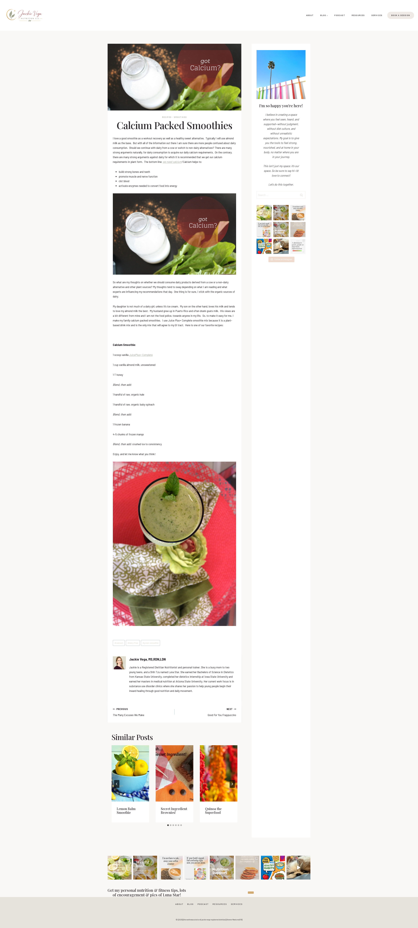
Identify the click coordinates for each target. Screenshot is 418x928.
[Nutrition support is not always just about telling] (264, 229)
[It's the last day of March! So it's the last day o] (264, 246)
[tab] (168, 825)
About (310, 15)
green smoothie (151, 642)
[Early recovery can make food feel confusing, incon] (297, 229)
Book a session (400, 15)
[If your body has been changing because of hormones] (281, 229)
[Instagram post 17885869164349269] (281, 246)
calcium (118, 642)
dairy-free (133, 642)
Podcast (339, 15)
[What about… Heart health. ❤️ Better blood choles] (281, 212)
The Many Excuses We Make (128, 712)
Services (377, 15)
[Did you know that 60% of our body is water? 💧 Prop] (264, 212)
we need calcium (172, 162)
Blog (190, 904)
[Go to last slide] (116, 784)
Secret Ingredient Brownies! (174, 810)
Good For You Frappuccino (222, 712)
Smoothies (180, 117)
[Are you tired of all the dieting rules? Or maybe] (297, 212)
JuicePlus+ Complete (141, 355)
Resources (358, 15)
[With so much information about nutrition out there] (297, 246)
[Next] (232, 784)
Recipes (167, 117)
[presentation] (130, 773)
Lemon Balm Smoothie (126, 810)
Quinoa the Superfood (213, 810)
